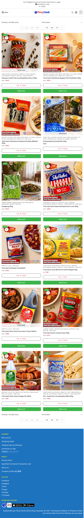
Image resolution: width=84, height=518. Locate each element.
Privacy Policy (7, 460)
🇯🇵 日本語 (42, 6)
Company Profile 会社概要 (11, 471)
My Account (6, 438)
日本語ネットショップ (10, 452)
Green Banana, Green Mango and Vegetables (17, 202)
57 (57, 28)
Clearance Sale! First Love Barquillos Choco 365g (19, 78)
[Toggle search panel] (72, 12)
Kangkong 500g (7, 206)
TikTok (4, 487)
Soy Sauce (16, 392)
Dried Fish (46, 137)
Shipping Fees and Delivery (12, 445)
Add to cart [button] (63, 91)
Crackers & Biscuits (50, 202)
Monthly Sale (24, 74)
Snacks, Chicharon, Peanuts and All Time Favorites (59, 203)
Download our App (9, 449)
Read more (21, 91)
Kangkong (5, 204)
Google (4, 489)
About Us (5, 468)
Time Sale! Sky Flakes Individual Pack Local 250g (60, 206)
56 (52, 28)
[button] (80, 12)
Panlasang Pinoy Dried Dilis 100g (54, 141)
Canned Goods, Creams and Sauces (55, 329)
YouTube (5, 492)
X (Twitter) (5, 495)
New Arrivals (76, 392)
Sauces (45, 330)
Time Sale (69, 75)
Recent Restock (71, 139)
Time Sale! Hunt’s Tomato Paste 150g (56, 333)
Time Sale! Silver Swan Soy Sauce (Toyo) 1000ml (19, 331)
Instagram (5, 484)
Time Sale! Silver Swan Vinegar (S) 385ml (16, 396)
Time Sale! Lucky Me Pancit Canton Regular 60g (60, 270)
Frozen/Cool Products (56, 75)
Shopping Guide (8, 441)
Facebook (5, 481)
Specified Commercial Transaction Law (16, 464)
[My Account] (76, 12)
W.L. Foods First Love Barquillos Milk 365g (58, 396)
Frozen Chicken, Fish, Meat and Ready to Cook (59, 74)
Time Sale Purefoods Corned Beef (13, 268)
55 (47, 28)
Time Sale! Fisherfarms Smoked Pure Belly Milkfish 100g (20, 142)
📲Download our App (42, 4)
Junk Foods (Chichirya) (10, 74)
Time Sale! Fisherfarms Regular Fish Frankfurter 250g (62, 78)
